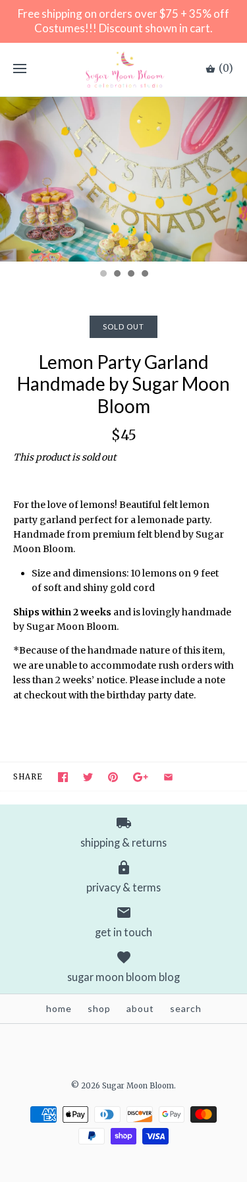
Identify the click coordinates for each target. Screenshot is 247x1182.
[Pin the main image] (113, 777)
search (186, 1008)
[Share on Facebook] (63, 777)
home (59, 1008)
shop (99, 1008)
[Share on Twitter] (88, 777)
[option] (123, 179)
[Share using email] (168, 777)
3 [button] (130, 274)
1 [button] (102, 274)
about (140, 1008)
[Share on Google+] (140, 777)
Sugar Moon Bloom (138, 1085)
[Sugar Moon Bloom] (123, 69)
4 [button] (144, 274)
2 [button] (116, 274)
